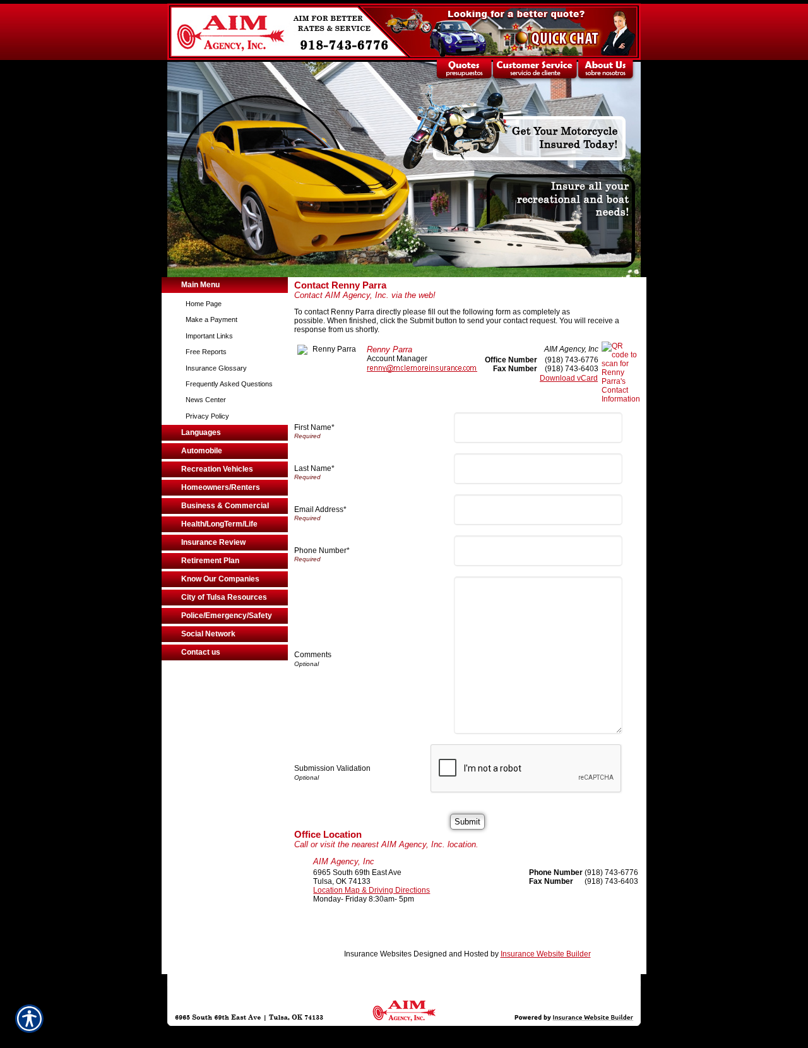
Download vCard (569, 378)
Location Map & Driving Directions (371, 890)
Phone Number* (322, 550)
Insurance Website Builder (546, 954)
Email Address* (320, 509)
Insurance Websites (378, 954)
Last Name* (314, 468)
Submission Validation (332, 768)
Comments (312, 654)
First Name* (314, 427)
